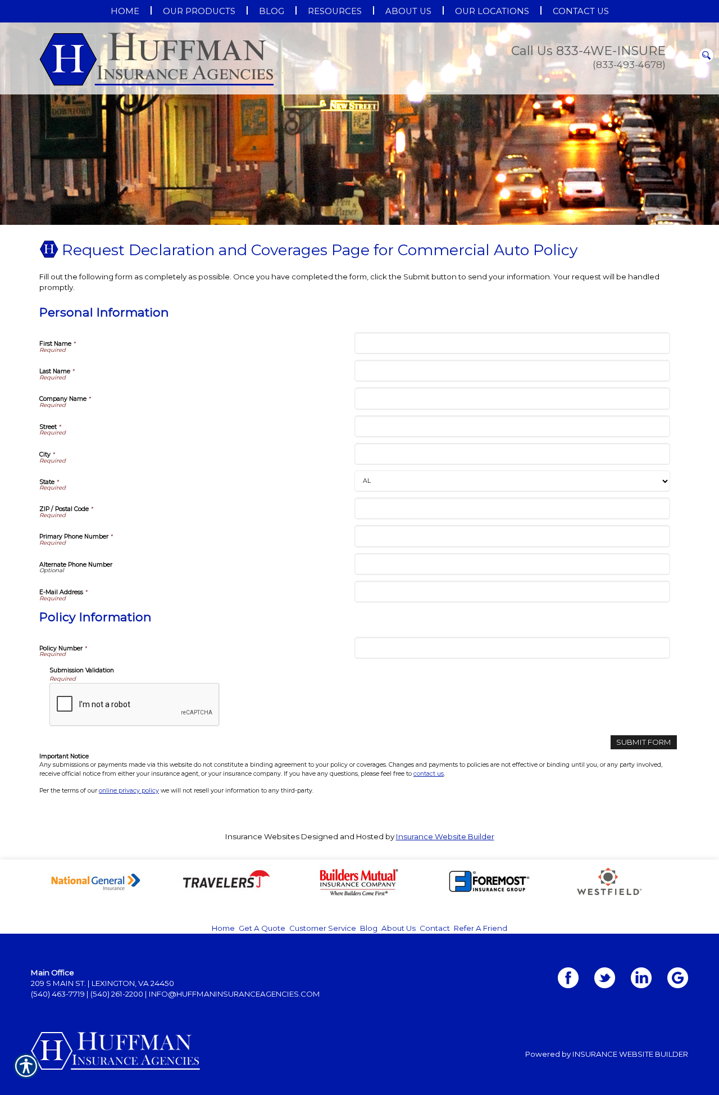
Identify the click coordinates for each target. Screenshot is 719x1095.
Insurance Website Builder (445, 836)
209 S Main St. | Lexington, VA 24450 (102, 983)
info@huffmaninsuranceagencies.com (234, 993)
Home (223, 928)
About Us (398, 928)
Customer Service (322, 928)
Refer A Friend (480, 928)
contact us (428, 773)
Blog (368, 928)
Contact (435, 928)
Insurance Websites (262, 836)
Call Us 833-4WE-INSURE (588, 50)
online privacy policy (129, 790)
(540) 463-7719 (58, 993)
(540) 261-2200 (116, 993)
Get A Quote (262, 928)
